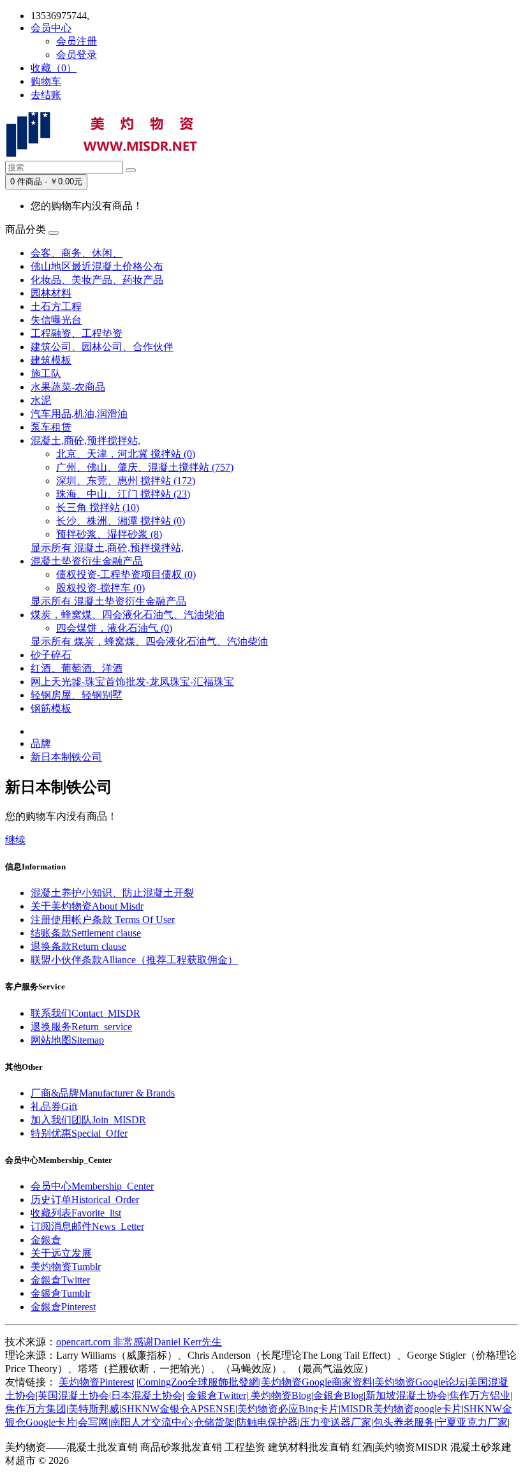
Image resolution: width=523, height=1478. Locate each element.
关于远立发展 (61, 1253)
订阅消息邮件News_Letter (87, 1226)
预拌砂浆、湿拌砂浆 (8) (109, 534)
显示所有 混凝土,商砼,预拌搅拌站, (107, 547)
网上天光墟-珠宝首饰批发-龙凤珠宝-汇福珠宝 (132, 681)
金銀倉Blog (338, 1395)
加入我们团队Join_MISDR (88, 1119)
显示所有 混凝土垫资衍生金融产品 (108, 601)
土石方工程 (56, 306)
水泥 (41, 400)
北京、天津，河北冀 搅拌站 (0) (125, 453)
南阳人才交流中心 (151, 1422)
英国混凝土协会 (73, 1395)
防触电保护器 (267, 1422)
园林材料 (51, 293)
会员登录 (76, 54)
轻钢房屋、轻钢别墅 (76, 695)
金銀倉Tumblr (61, 1293)
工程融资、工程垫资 (76, 333)
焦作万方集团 (35, 1408)
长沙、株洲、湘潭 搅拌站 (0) (120, 520)
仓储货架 (214, 1422)
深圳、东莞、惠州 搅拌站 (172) (125, 480)
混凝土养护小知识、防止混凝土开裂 (112, 892)
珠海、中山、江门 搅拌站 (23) (123, 494)
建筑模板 (51, 360)
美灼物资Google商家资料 (316, 1382)
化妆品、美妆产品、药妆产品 (97, 279)
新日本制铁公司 (66, 756)
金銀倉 (46, 1239)
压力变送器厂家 (335, 1422)
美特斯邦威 (93, 1408)
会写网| (94, 1422)
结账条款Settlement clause (86, 932)
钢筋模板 (51, 708)
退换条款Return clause (78, 946)
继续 (15, 839)
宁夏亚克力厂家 (472, 1422)
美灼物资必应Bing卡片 (288, 1408)
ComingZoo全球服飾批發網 (198, 1382)
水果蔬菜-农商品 (68, 386)
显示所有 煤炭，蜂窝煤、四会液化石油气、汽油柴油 (149, 641)
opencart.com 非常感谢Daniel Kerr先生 (139, 1341)
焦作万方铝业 (479, 1395)
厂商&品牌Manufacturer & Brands (103, 1093)
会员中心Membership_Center (92, 1186)
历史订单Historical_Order (85, 1199)
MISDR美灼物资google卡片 (401, 1408)
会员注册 (76, 41)
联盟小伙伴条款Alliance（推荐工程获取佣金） (134, 959)
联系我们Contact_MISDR (85, 1013)
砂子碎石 (51, 654)
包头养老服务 (403, 1422)
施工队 (46, 373)
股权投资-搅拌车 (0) (100, 587)
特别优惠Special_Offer (79, 1133)
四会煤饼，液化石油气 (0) (114, 628)
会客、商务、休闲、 (76, 253)
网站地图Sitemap (67, 1040)
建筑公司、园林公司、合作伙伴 (102, 346)
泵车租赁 (51, 427)
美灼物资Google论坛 (420, 1382)
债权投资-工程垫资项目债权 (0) (126, 574)
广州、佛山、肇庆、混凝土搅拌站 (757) (144, 467)
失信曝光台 (56, 319)
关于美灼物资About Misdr (87, 906)
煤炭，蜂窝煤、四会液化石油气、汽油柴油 (128, 614)
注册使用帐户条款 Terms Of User (103, 919)
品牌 (41, 743)
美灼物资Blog (279, 1395)
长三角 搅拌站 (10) (97, 507)
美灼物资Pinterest (96, 1382)
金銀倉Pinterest (63, 1306)
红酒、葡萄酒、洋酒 (76, 668)
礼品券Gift (54, 1106)
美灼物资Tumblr (66, 1266)
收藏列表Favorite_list (76, 1213)
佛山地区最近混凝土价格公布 (97, 266)
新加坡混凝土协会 (406, 1395)
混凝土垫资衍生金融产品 (87, 561)
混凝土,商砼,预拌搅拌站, (85, 440)
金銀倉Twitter (60, 1280)
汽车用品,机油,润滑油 (79, 413)
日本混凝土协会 (146, 1395)
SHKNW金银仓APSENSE (178, 1408)
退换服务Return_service (81, 1026)
